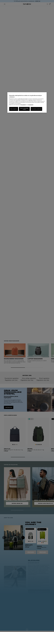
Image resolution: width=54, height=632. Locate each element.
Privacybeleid (23, 104)
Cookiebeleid (30, 104)
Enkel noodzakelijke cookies (24, 109)
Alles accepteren (13, 108)
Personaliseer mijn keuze (36, 108)
